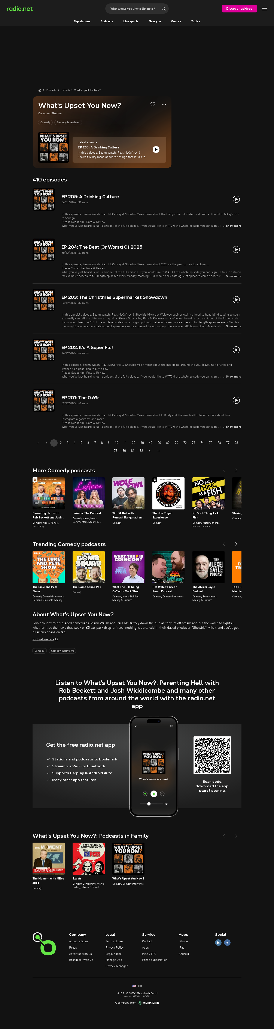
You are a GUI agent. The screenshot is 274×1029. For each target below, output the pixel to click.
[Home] (40, 90)
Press (73, 947)
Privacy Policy (115, 947)
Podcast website (43, 639)
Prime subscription (154, 959)
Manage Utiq (114, 959)
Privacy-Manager (117, 966)
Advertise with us (80, 953)
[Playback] (156, 149)
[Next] (236, 469)
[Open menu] (264, 8)
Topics (195, 21)
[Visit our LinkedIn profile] (218, 942)
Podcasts (107, 21)
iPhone (183, 941)
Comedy (45, 122)
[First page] (37, 443)
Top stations (82, 21)
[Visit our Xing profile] (227, 942)
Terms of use (114, 941)
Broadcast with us (81, 959)
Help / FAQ (149, 953)
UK (139, 986)
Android (184, 953)
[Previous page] (46, 443)
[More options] (163, 104)
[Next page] (149, 451)
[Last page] (158, 451)
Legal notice (114, 953)
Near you (155, 21)
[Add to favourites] (152, 104)
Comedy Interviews (68, 122)
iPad (182, 947)
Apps (145, 947)
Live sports (130, 21)
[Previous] (224, 469)
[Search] (163, 8)
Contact (147, 941)
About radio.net (79, 941)
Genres (176, 21)
